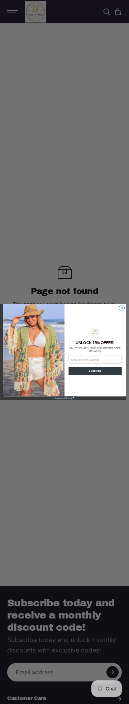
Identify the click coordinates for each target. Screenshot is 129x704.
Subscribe (95, 371)
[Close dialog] (121, 308)
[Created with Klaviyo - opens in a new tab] (64, 398)
